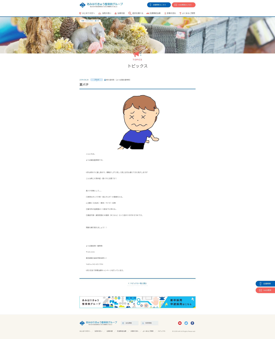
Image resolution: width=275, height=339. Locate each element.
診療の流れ (171, 13)
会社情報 (129, 323)
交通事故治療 (155, 13)
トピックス (161, 331)
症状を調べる (137, 13)
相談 (267, 290)
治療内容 (121, 13)
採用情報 (148, 323)
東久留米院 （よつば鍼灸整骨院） (118, 80)
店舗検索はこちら (159, 5)
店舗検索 (267, 283)
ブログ (96, 80)
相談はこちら (185, 5)
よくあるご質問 (188, 13)
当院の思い (106, 13)
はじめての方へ (88, 13)
